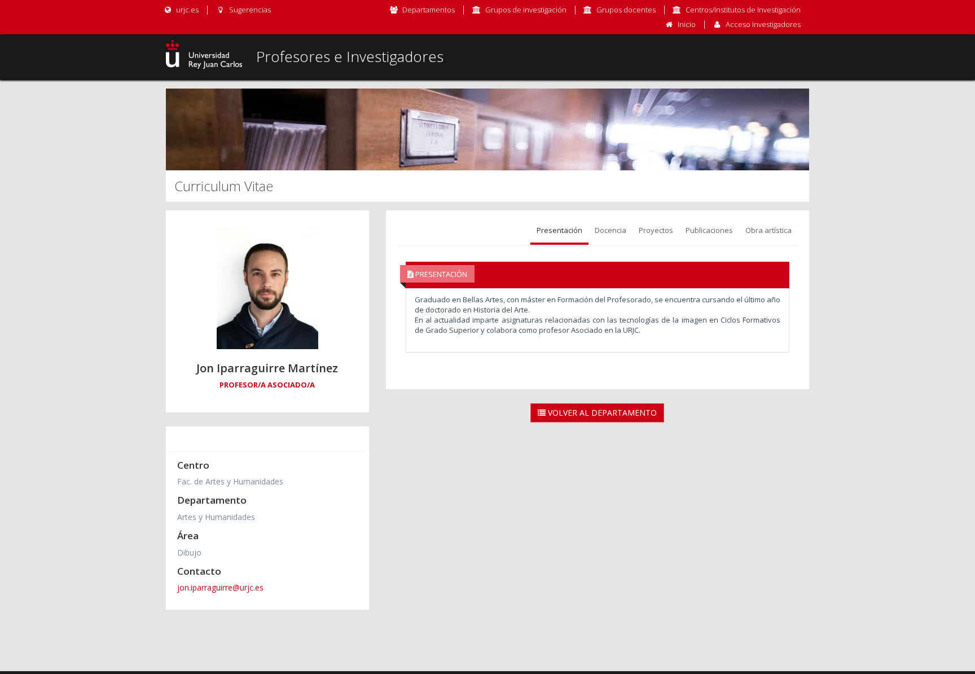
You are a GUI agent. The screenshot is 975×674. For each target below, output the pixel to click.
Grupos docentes (626, 10)
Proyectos (656, 230)
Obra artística (768, 230)
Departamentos (428, 10)
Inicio (687, 24)
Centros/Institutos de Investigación (743, 10)
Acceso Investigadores (763, 24)
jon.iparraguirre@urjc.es (220, 587)
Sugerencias (248, 10)
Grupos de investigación (525, 10)
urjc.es (186, 10)
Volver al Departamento (601, 412)
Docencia (610, 230)
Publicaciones (709, 230)
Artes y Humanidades (216, 517)
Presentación (559, 230)
